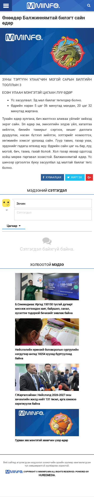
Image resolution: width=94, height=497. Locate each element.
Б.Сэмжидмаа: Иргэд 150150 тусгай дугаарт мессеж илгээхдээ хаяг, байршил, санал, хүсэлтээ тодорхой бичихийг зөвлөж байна (44, 309)
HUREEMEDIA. (47, 475)
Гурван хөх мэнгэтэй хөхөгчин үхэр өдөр (41, 440)
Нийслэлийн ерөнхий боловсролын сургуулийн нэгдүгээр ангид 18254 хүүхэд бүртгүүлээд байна (47, 354)
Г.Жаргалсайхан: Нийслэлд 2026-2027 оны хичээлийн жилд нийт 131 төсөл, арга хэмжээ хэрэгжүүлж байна (45, 399)
